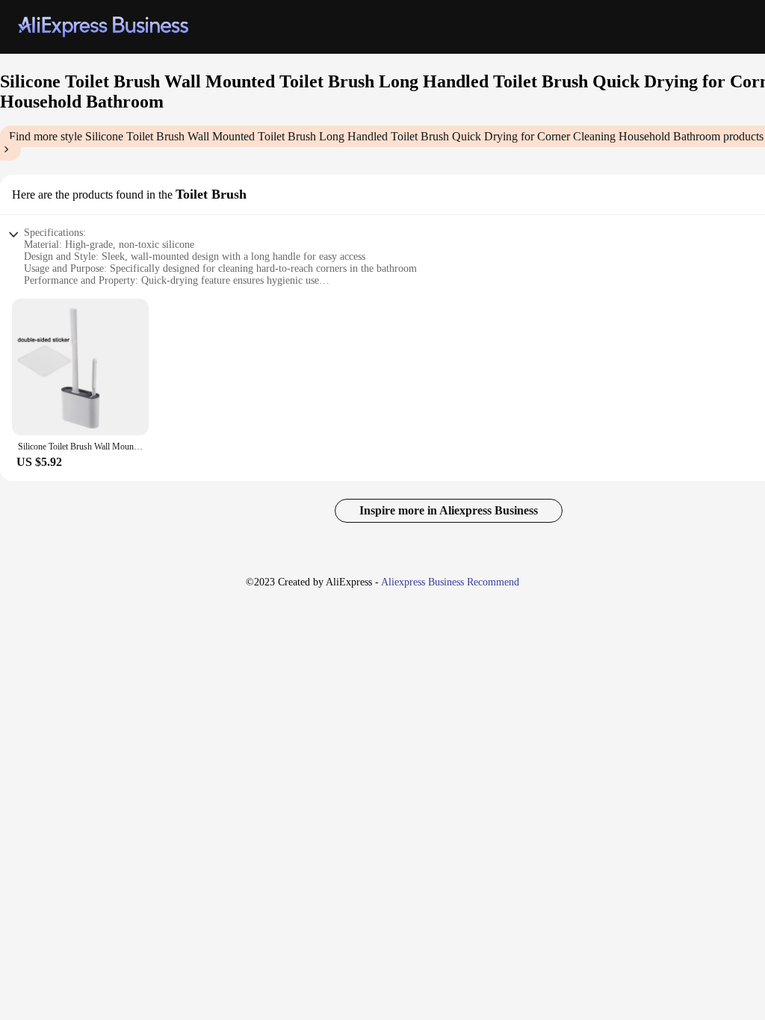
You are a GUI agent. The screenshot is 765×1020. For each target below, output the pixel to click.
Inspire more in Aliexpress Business (448, 510)
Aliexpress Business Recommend (450, 582)
